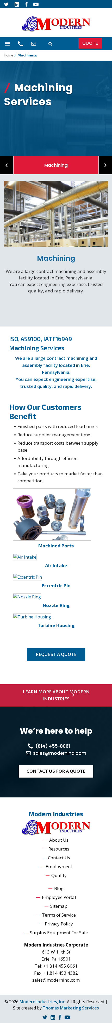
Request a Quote (56, 654)
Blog (59, 888)
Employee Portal (59, 897)
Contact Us (59, 858)
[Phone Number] (21, 44)
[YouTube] (36, 4)
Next (105, 165)
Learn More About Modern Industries (56, 695)
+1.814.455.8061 (60, 966)
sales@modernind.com (56, 980)
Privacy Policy (59, 924)
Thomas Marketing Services (71, 1008)
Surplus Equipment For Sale (59, 933)
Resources (58, 849)
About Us (59, 840)
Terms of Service (59, 915)
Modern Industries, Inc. (43, 1002)
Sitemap (58, 906)
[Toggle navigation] (7, 43)
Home (8, 55)
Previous (6, 165)
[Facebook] (26, 4)
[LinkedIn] (53, 1017)
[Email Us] (34, 44)
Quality (59, 875)
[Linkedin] (17, 4)
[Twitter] (6, 4)
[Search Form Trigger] (50, 44)
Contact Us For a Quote (56, 771)
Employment (59, 866)
